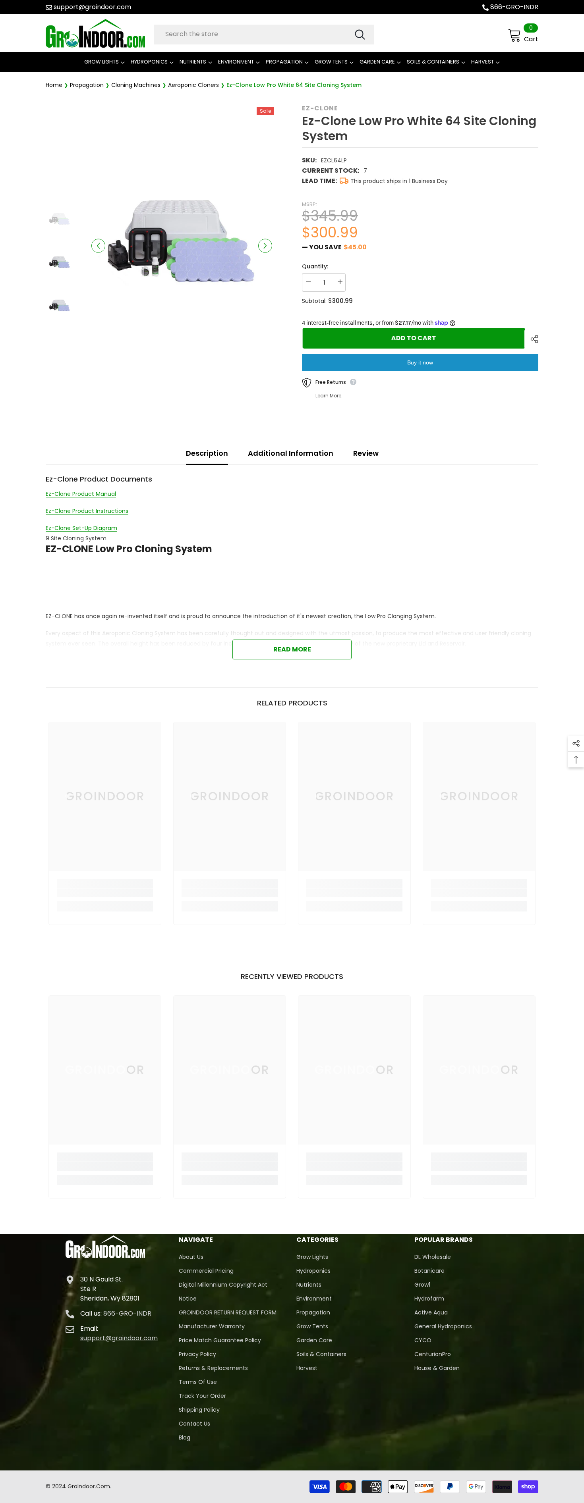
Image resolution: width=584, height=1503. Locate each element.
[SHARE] (531, 339)
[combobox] (254, 34)
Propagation (87, 85)
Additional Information (290, 453)
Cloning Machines (136, 85)
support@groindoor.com (92, 7)
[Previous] (98, 245)
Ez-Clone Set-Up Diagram (81, 528)
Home (54, 85)
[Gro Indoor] (98, 33)
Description (207, 453)
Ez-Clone (320, 108)
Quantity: (315, 266)
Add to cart (413, 338)
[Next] (265, 245)
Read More (292, 649)
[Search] (264, 34)
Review (366, 453)
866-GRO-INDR (514, 7)
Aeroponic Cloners (193, 85)
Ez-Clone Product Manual (81, 494)
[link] (105, 892)
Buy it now (420, 362)
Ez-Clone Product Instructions (87, 511)
